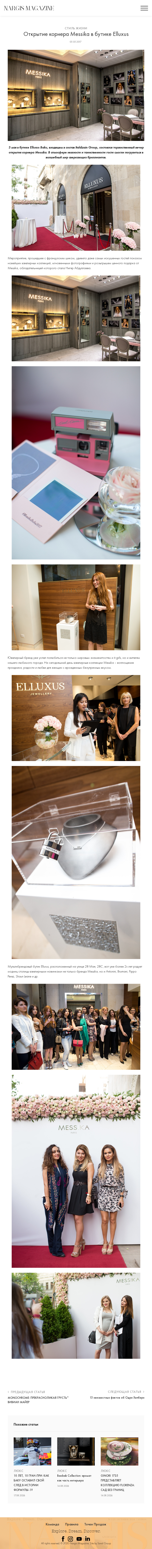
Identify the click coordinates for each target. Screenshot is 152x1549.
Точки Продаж (95, 1524)
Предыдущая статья (27, 1392)
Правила (72, 1524)
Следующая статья (125, 1392)
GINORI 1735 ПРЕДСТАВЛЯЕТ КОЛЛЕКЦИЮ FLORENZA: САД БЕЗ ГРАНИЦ (118, 1483)
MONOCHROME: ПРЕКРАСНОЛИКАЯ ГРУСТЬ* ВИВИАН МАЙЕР (38, 1400)
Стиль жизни (76, 28)
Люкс (18, 1471)
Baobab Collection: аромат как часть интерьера (74, 1478)
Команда (52, 1524)
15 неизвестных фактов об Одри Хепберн (117, 1398)
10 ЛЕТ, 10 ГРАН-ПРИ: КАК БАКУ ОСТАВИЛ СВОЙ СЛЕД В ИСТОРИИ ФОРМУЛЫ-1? (31, 1483)
